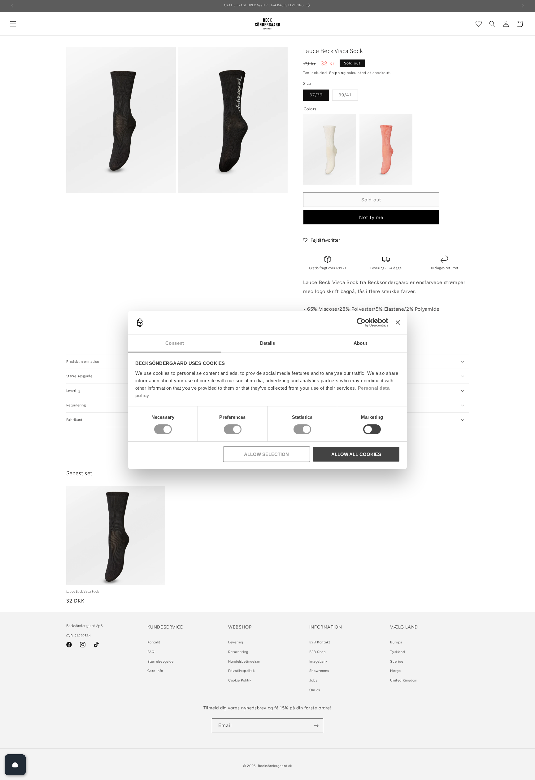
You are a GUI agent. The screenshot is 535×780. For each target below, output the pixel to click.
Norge (395, 671)
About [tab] (360, 343)
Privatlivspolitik (241, 671)
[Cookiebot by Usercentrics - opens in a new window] (361, 322)
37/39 (319, 96)
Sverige (396, 661)
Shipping (337, 73)
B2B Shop (317, 652)
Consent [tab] (174, 343)
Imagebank (318, 661)
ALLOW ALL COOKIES (356, 454)
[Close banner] (398, 322)
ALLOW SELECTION (266, 454)
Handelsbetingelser (244, 661)
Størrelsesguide (160, 661)
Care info (155, 671)
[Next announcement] (523, 6)
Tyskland (397, 652)
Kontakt (153, 642)
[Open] (15, 764)
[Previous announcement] (12, 6)
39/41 (348, 96)
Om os (314, 690)
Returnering (238, 652)
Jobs (313, 680)
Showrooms (319, 671)
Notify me (371, 217)
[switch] (232, 429)
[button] (13, 24)
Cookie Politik (239, 680)
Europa (396, 642)
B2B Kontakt (319, 642)
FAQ (151, 652)
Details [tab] (267, 343)
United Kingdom (403, 680)
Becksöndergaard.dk (275, 766)
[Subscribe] (316, 725)
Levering (235, 642)
